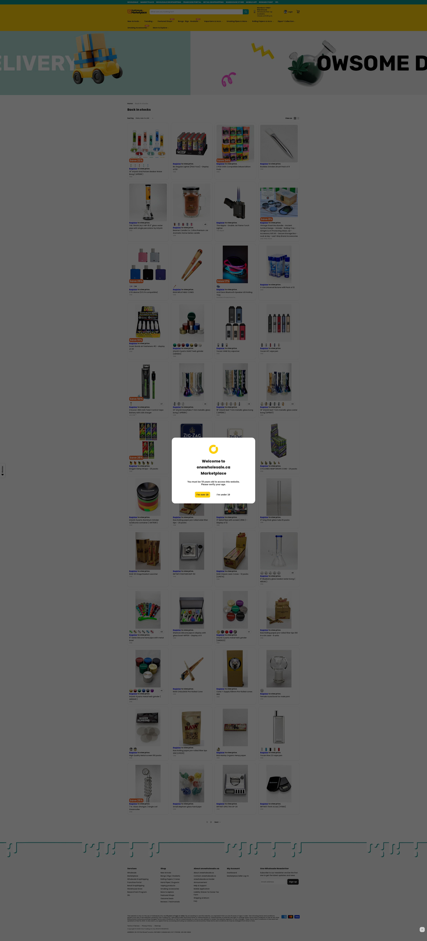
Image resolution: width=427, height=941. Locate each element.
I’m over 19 (202, 494)
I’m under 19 (223, 494)
